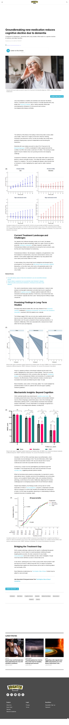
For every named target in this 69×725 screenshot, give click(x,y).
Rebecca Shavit (8, 665)
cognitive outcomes (26, 292)
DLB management (30, 487)
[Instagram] (11, 694)
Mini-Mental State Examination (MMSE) (44, 264)
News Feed (9, 707)
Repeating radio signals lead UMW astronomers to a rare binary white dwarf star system (53, 661)
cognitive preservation (43, 396)
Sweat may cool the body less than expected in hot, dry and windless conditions (14, 661)
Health (7, 658)
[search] (66, 2)
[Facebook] (7, 694)
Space (46, 658)
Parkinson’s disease (25, 104)
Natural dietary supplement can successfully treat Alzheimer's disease (26, 281)
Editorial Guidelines (11, 711)
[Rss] (23, 694)
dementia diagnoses (19, 148)
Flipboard (47, 707)
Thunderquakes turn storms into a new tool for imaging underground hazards (33, 661)
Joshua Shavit (48, 665)
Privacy (28, 705)
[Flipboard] (19, 694)
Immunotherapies (18, 555)
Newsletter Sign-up (50, 705)
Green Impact (28, 658)
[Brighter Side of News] (34, 2)
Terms (27, 707)
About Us (8, 705)
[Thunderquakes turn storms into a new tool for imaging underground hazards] (34, 648)
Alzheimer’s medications (25, 245)
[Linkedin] (15, 694)
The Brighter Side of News (39, 571)
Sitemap (8, 709)
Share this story (56, 96)
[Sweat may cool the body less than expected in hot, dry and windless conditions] (14, 648)
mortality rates (18, 470)
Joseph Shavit (28, 665)
